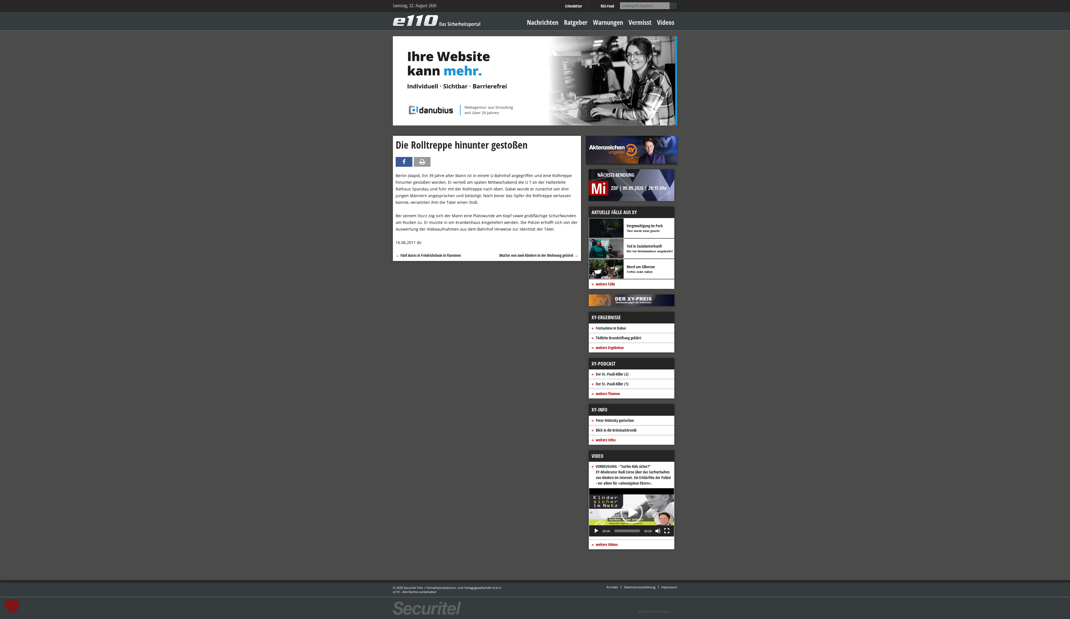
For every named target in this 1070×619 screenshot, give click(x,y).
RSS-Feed (607, 6)
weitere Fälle (605, 284)
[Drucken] (422, 162)
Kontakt (612, 587)
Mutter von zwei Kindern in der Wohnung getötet (538, 255)
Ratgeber (575, 22)
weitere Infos (606, 440)
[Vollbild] (667, 531)
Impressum (669, 587)
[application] (631, 512)
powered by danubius (654, 611)
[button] (632, 512)
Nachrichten (542, 22)
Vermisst (640, 22)
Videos (665, 22)
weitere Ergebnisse (610, 347)
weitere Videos (607, 544)
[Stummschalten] (658, 531)
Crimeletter (573, 6)
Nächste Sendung (615, 174)
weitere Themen (608, 393)
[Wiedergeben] (596, 531)
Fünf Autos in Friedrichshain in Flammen (428, 255)
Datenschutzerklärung (639, 587)
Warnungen (608, 22)
